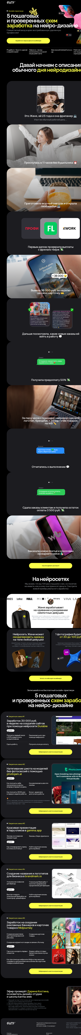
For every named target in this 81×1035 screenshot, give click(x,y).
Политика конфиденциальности (12, 1033)
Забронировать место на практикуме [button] (51, 752)
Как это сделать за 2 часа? (50, 566)
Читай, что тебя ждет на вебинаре (51, 678)
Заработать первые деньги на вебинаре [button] (28, 41)
